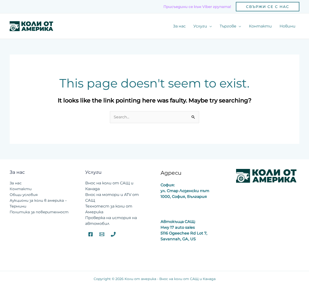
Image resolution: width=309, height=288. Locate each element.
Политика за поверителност (39, 212)
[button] (267, 6)
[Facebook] (90, 234)
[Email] (102, 234)
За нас (15, 183)
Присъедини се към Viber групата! (197, 6)
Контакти (21, 189)
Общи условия (24, 194)
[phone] (113, 234)
